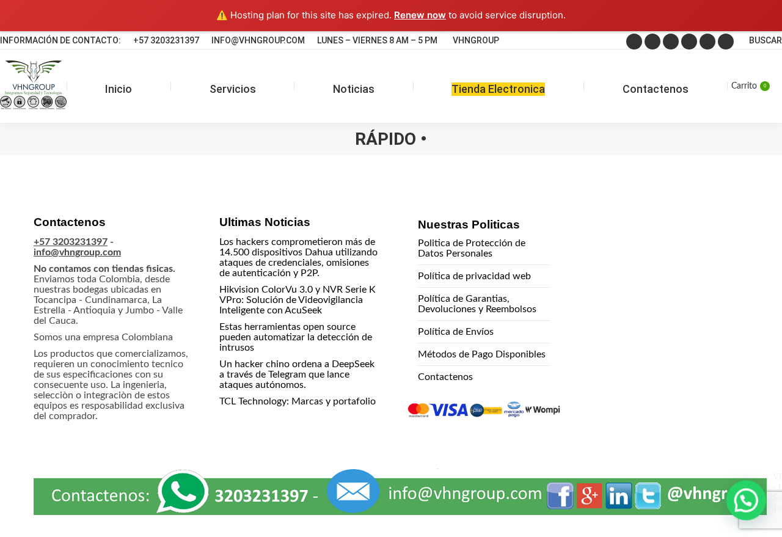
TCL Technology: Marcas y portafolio (297, 401)
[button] (746, 501)
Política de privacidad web (474, 276)
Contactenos (445, 377)
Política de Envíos (456, 332)
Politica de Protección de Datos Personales (471, 248)
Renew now (420, 15)
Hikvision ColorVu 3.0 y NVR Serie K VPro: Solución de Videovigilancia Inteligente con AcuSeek (297, 300)
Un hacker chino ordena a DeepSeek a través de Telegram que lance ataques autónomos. (297, 374)
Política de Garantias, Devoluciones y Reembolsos (477, 304)
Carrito (748, 86)
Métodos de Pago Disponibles (482, 354)
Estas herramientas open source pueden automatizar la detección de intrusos (295, 337)
